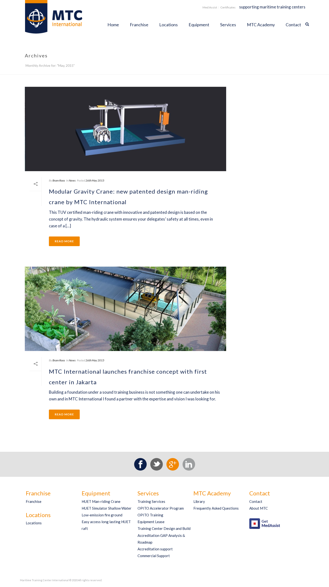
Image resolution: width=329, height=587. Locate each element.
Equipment (199, 24)
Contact (293, 24)
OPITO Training (150, 515)
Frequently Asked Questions (216, 508)
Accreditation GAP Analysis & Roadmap (161, 538)
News (72, 180)
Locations (168, 24)
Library (199, 501)
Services (228, 24)
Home (113, 24)
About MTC (258, 508)
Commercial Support (154, 555)
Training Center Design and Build (164, 528)
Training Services (151, 501)
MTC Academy (261, 24)
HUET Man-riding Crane (101, 501)
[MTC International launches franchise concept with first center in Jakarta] (125, 309)
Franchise (139, 24)
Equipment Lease (151, 522)
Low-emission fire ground (102, 515)
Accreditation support (155, 549)
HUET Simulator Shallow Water (107, 508)
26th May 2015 (95, 180)
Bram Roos (59, 180)
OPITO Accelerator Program (161, 508)
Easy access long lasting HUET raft (106, 525)
